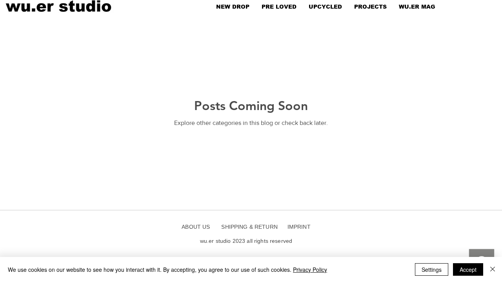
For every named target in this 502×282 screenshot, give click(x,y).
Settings (432, 269)
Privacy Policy (310, 269)
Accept (468, 269)
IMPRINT (299, 227)
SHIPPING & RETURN (249, 227)
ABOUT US (198, 227)
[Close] (492, 269)
